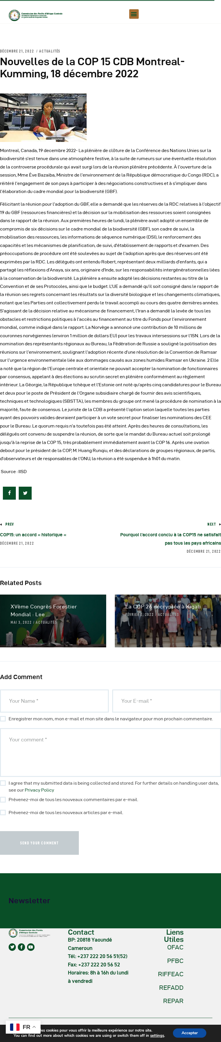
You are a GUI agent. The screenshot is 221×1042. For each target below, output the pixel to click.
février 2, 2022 (139, 614)
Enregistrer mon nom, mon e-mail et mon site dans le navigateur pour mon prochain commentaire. (111, 718)
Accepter (190, 1033)
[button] (134, 14)
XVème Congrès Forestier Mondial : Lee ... (44, 610)
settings (157, 1035)
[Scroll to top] (209, 1036)
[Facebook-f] (21, 947)
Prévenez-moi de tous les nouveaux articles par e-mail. (66, 812)
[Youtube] (30, 947)
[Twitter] (12, 947)
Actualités (49, 51)
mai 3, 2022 (21, 622)
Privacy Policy (39, 790)
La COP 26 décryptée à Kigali (163, 606)
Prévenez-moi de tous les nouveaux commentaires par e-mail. (73, 799)
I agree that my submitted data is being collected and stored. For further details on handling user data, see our (114, 786)
